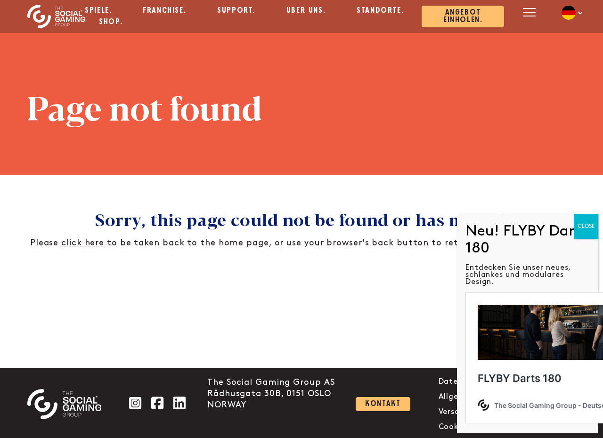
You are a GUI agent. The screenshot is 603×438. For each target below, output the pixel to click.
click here (82, 243)
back (383, 243)
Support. (236, 10)
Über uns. (306, 10)
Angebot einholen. (462, 16)
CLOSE (586, 226)
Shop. (110, 21)
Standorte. (380, 10)
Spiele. (98, 10)
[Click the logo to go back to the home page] (56, 16)
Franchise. (164, 10)
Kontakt (382, 403)
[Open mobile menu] (528, 12)
